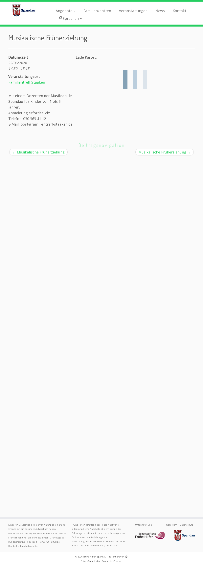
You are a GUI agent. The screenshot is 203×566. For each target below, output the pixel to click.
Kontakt (179, 10)
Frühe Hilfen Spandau (94, 556)
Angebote (64, 10)
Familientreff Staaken (26, 82)
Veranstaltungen (133, 10)
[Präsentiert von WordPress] (126, 556)
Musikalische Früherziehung (38, 152)
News (160, 10)
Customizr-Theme (111, 561)
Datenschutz (186, 524)
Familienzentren (97, 10)
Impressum (171, 524)
